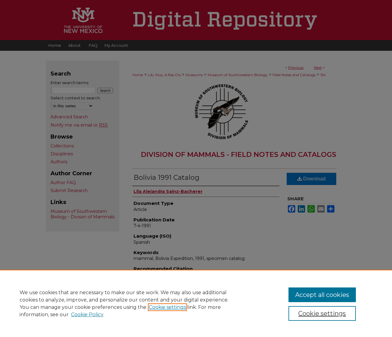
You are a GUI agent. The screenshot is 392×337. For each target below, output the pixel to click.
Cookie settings (167, 307)
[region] (196, 303)
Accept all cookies (322, 294)
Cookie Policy (87, 314)
